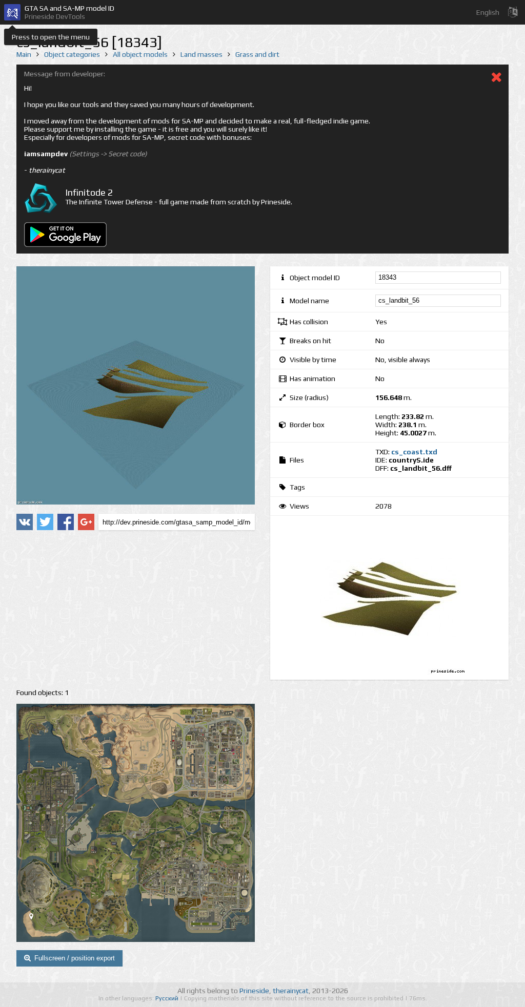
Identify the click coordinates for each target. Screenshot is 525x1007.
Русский (167, 998)
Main (23, 54)
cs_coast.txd (414, 452)
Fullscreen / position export (74, 958)
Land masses (201, 54)
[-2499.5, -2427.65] (35, 918)
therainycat (291, 991)
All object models (140, 54)
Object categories (72, 54)
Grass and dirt (257, 54)
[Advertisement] (135, 609)
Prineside (254, 991)
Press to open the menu (51, 37)
